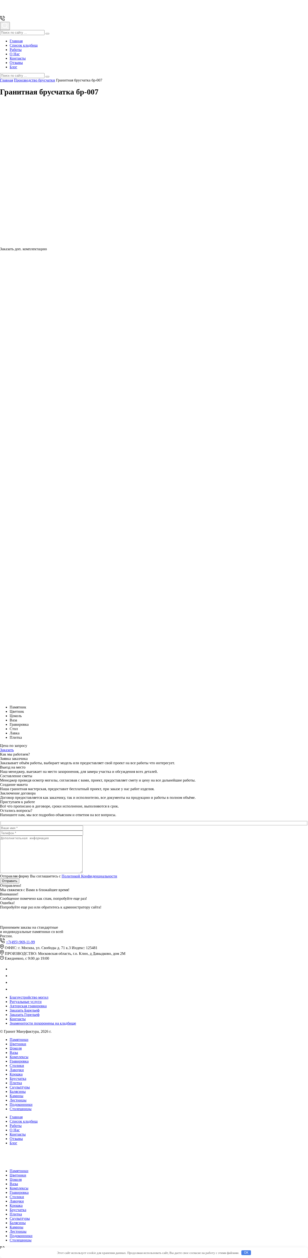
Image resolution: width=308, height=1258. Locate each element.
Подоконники (21, 1104)
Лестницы (18, 1100)
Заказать (7, 750)
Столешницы (21, 1109)
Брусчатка (18, 1078)
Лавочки (17, 1070)
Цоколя (16, 1048)
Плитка (16, 1083)
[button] (47, 33)
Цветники (18, 1044)
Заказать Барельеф (24, 1010)
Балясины (18, 1091)
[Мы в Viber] (12, 982)
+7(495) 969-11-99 (20, 942)
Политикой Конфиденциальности (89, 876)
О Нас (15, 54)
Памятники (19, 1040)
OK (246, 1252)
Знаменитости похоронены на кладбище (43, 1023)
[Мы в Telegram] (12, 976)
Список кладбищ (24, 45)
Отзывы (16, 63)
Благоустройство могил (29, 997)
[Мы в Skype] (12, 989)
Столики (17, 1066)
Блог (13, 67)
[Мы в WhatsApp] (12, 969)
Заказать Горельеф (24, 1015)
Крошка (16, 1074)
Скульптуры (20, 1087)
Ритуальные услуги (26, 1002)
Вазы (14, 1053)
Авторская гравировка (28, 1006)
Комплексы (19, 1057)
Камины (16, 1096)
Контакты (18, 58)
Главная (16, 41)
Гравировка (19, 1061)
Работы (16, 50)
